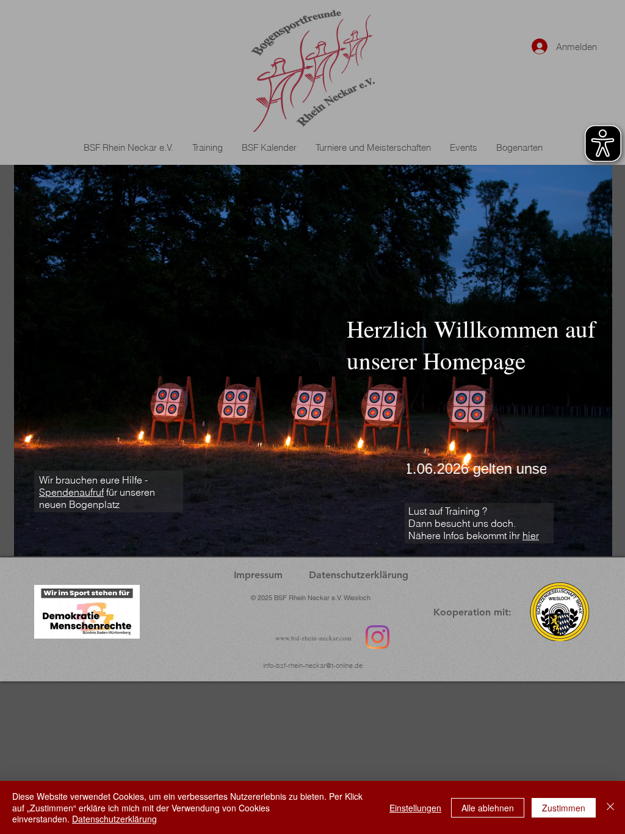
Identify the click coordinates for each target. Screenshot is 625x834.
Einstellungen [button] (415, 808)
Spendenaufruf (71, 492)
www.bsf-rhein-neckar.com (313, 637)
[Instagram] (377, 637)
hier (530, 535)
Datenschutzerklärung (114, 819)
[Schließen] (610, 807)
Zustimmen (563, 808)
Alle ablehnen (487, 808)
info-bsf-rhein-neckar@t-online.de (313, 665)
